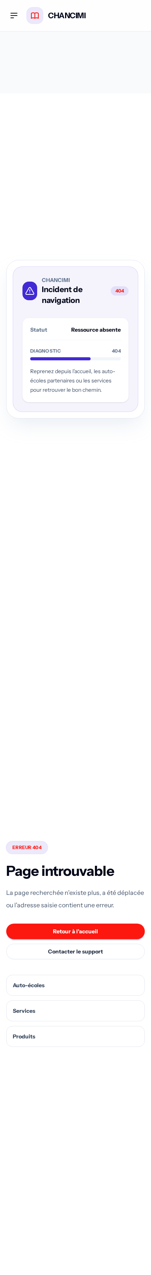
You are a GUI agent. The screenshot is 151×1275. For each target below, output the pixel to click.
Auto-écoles (29, 985)
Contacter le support (75, 951)
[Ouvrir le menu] (14, 15)
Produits (24, 1036)
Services (24, 1010)
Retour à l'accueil (75, 931)
